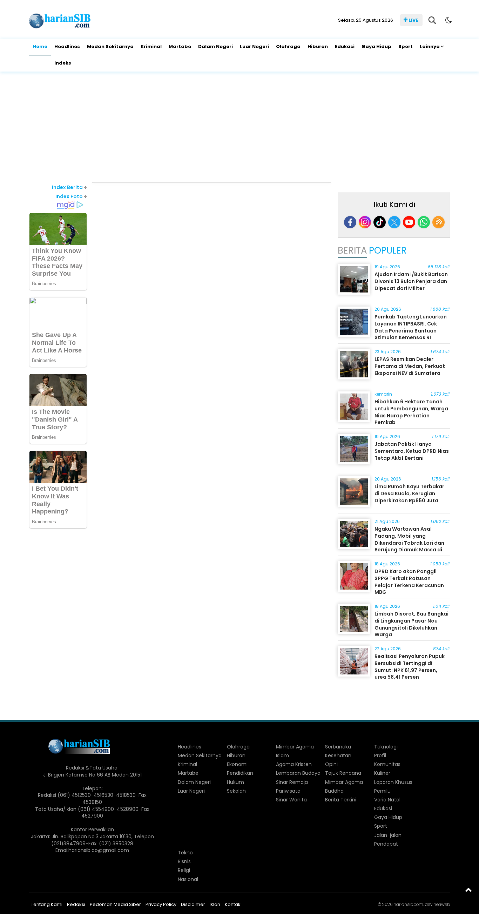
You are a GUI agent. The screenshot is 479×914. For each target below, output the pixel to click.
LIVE (413, 20)
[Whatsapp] (424, 222)
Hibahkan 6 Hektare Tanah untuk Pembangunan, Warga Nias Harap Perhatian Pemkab (411, 412)
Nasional (188, 879)
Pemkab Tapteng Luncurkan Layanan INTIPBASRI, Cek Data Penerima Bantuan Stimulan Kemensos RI (411, 327)
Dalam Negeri (215, 46)
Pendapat (386, 843)
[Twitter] (394, 222)
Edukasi (345, 46)
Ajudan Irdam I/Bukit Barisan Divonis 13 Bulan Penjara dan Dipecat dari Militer (411, 281)
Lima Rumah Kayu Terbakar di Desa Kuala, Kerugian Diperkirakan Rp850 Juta (409, 493)
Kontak (233, 904)
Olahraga (288, 46)
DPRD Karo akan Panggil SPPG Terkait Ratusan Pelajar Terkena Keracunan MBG (409, 582)
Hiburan (318, 46)
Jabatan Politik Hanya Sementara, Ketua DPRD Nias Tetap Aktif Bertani (412, 451)
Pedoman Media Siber (115, 904)
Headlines (67, 46)
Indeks (62, 63)
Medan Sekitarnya (110, 46)
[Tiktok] (379, 222)
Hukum (235, 782)
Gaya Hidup (376, 46)
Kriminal (151, 46)
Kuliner (382, 773)
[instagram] (365, 222)
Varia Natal (387, 799)
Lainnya (430, 46)
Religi (184, 870)
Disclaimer (193, 904)
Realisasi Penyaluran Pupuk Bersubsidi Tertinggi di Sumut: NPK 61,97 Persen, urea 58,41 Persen (410, 666)
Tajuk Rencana (343, 773)
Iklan (215, 904)
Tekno (185, 852)
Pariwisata (288, 790)
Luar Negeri (254, 46)
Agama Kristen (294, 764)
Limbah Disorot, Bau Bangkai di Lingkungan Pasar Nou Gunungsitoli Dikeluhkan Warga (411, 624)
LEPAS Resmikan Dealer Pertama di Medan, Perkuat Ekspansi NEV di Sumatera (410, 366)
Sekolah (236, 790)
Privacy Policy (161, 904)
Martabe (180, 46)
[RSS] (438, 222)
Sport (405, 46)
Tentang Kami (46, 904)
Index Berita (69, 187)
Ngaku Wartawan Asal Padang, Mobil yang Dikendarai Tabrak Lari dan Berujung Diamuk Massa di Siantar (409, 542)
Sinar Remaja (292, 782)
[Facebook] (350, 222)
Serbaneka (338, 746)
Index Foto (71, 196)
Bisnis (184, 861)
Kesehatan (338, 755)
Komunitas (387, 764)
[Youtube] (409, 222)
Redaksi (76, 904)
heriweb (441, 904)
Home (40, 46)
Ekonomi (237, 764)
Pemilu (382, 790)
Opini (331, 764)
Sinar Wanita (291, 799)
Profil (380, 755)
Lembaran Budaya (298, 773)
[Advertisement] (239, 128)
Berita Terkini (340, 799)
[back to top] (468, 889)
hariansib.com (408, 904)
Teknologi (386, 746)
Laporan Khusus (393, 782)
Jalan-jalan (388, 835)
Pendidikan (240, 773)
